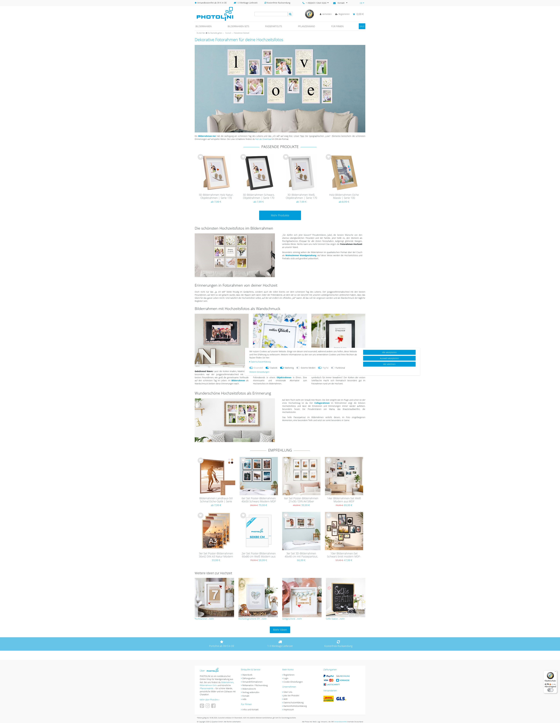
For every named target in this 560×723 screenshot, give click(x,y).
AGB (285, 699)
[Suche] (290, 14)
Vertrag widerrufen (250, 692)
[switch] (550, 690)
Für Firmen (337, 26)
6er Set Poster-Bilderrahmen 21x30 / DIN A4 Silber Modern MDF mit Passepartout (301, 500)
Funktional (340, 367)
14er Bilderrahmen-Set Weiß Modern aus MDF (344, 500)
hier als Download (263, 139)
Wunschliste (200, 159)
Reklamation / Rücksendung (255, 685)
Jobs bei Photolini (291, 695)
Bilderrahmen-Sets (238, 26)
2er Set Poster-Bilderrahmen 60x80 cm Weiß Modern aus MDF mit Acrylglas (259, 555)
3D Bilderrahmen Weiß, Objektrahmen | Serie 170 (301, 196)
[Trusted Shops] (309, 13)
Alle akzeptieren (389, 352)
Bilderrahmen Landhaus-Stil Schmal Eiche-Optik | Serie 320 (216, 500)
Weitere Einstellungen (259, 371)
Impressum (289, 709)
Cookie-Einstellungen (293, 681)
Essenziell (258, 367)
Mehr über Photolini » (209, 699)
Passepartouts (273, 26)
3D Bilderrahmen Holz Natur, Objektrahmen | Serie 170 (216, 196)
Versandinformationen (252, 681)
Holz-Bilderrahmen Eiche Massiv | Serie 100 (344, 196)
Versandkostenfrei (340, 722)
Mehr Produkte (280, 215)
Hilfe (244, 699)
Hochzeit (228, 33)
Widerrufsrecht (249, 688)
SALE (362, 26)
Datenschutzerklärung (293, 702)
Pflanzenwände (207, 688)
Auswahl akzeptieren (389, 358)
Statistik (273, 367)
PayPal (325, 367)
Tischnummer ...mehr (204, 618)
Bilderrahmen (204, 26)
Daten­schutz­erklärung (261, 361)
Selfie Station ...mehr (335, 618)
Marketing (289, 367)
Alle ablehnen (389, 364)
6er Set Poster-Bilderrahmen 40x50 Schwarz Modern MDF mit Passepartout (259, 500)
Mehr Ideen (280, 629)
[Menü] (555, 672)
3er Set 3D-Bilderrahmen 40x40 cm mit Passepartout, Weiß (301, 555)
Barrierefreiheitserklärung (295, 706)
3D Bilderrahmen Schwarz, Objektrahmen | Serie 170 (258, 196)
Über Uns (288, 692)
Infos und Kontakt (250, 709)
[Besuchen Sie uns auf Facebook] (213, 706)
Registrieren (289, 674)
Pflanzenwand (306, 26)
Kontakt (245, 695)
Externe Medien (308, 367)
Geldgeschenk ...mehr (292, 618)
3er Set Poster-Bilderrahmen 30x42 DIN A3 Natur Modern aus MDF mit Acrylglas (216, 555)
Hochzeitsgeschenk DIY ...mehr (252, 618)
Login (286, 678)
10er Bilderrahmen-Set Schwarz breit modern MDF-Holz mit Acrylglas (344, 555)
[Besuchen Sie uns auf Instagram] (208, 706)
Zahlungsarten (248, 678)
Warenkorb (247, 674)
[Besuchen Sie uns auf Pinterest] (202, 706)
